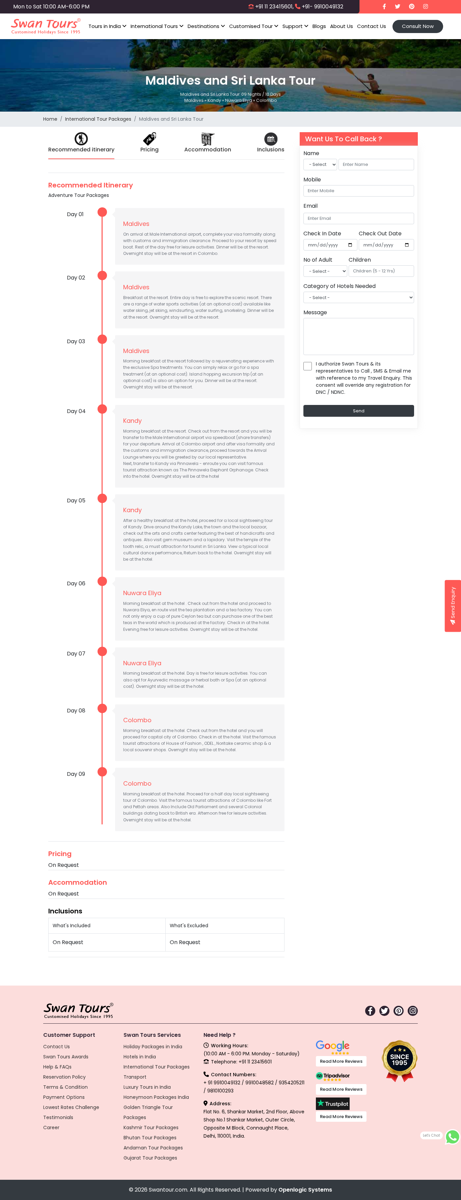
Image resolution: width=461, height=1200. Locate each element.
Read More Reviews (341, 1061)
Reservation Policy (64, 1077)
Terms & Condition (65, 1087)
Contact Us (371, 26)
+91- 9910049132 (322, 6)
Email (310, 206)
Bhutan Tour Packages (150, 1137)
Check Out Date (380, 233)
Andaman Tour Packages (153, 1147)
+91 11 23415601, (274, 6)
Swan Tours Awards (65, 1056)
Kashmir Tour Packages (151, 1127)
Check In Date (322, 233)
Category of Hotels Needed (339, 286)
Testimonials (58, 1117)
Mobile (312, 179)
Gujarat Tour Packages (150, 1157)
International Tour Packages (98, 119)
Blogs (319, 26)
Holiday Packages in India (153, 1046)
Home (50, 119)
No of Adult (317, 260)
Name (311, 153)
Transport (135, 1077)
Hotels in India (140, 1056)
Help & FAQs (57, 1066)
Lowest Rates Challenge (71, 1107)
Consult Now (418, 26)
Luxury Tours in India (147, 1087)
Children (360, 260)
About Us (341, 26)
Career (51, 1127)
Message (315, 312)
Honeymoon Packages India (156, 1097)
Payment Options (64, 1097)
